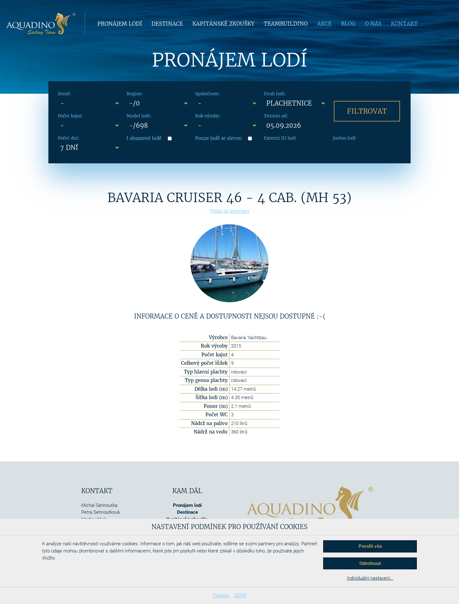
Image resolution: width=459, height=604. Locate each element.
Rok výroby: (207, 116)
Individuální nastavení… (370, 578)
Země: (65, 94)
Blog (348, 23)
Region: (134, 94)
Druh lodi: (275, 94)
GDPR (240, 595)
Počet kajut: (70, 116)
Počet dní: (69, 138)
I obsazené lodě (143, 138)
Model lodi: (138, 116)
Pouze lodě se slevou (218, 138)
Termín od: (276, 116)
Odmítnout (370, 563)
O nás (373, 23)
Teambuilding (286, 23)
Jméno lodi (344, 138)
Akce (324, 23)
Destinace (167, 23)
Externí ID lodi (280, 138)
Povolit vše (370, 546)
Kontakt (404, 23)
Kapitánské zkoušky (223, 23)
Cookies (221, 595)
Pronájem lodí (119, 23)
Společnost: (207, 94)
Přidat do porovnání (229, 211)
